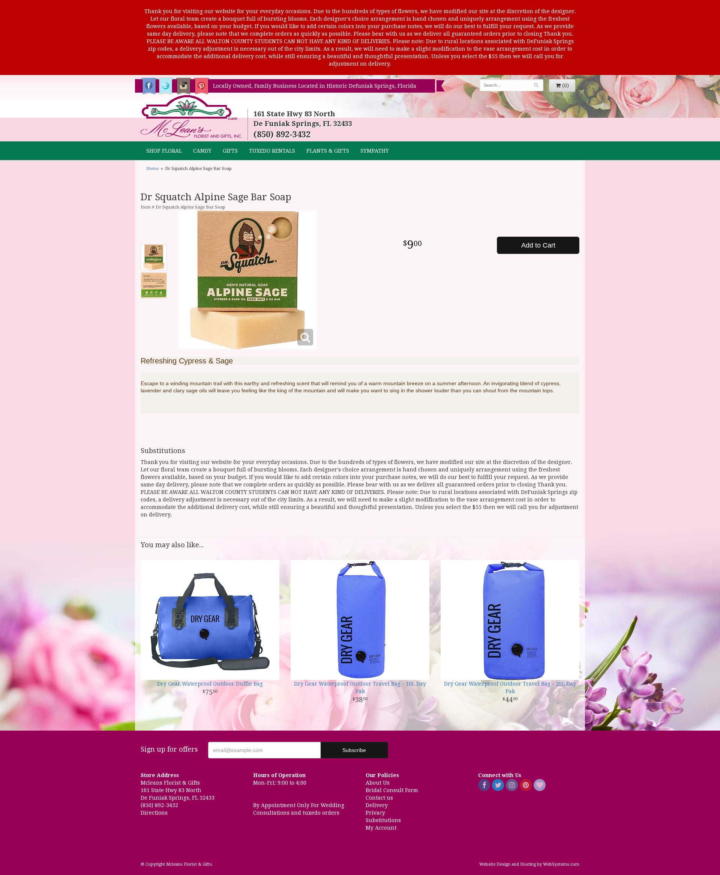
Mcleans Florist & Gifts (191, 117)
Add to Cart (538, 245)
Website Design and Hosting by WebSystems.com (529, 864)
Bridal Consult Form (392, 790)
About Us (378, 783)
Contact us (379, 798)
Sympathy (374, 151)
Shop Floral (164, 151)
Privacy (375, 813)
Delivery (377, 805)
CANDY (202, 151)
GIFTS (230, 151)
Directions (154, 813)
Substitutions (383, 820)
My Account (381, 828)
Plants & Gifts (327, 151)
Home (152, 168)
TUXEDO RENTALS (272, 151)
